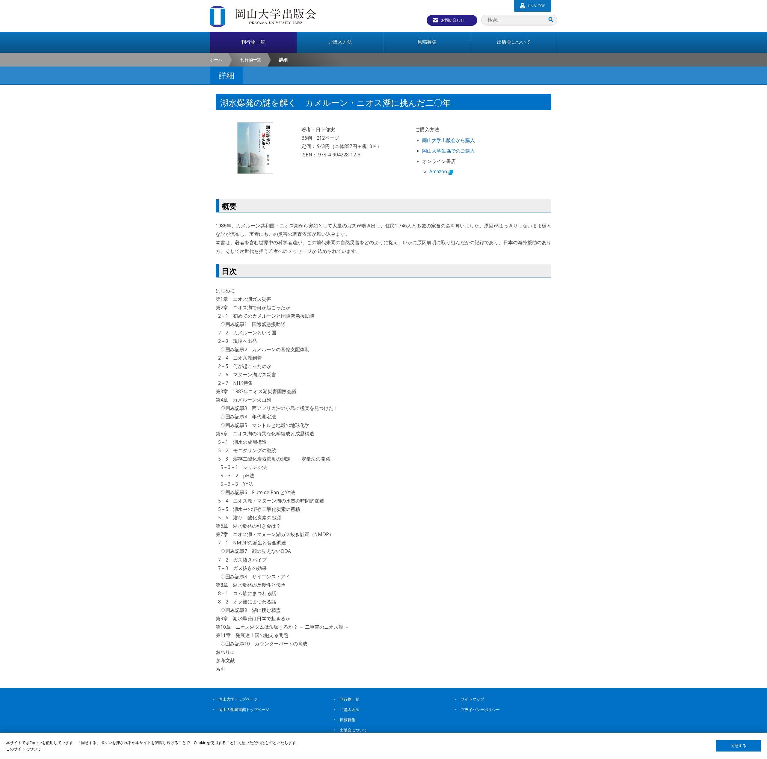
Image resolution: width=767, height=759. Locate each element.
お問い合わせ (452, 20)
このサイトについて (23, 749)
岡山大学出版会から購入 (448, 140)
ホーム (216, 59)
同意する (738, 745)
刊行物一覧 (250, 59)
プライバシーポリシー (480, 709)
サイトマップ (472, 699)
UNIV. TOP (536, 5)
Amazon (438, 171)
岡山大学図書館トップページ (244, 709)
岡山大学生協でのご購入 (448, 150)
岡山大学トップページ (238, 699)
